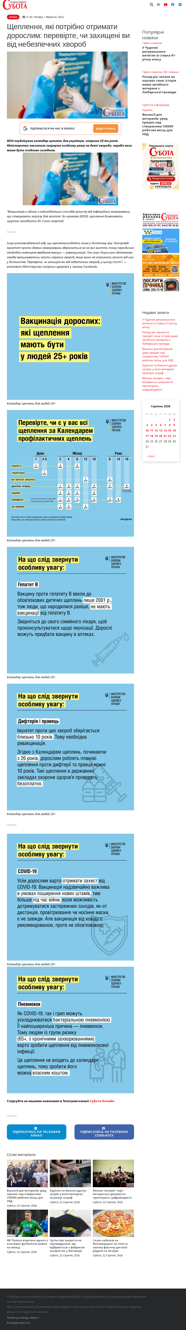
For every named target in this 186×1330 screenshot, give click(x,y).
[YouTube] (165, 4)
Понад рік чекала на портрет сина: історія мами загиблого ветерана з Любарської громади (159, 84)
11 (151, 430)
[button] (151, 4)
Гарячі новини (152, 43)
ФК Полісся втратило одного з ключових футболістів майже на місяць (27, 1243)
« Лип (150, 456)
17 (147, 436)
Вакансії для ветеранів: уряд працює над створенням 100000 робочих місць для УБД (26, 1196)
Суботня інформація (155, 105)
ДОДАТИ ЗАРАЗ (105, 128)
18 (151, 436)
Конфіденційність (19, 1322)
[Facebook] (172, 4)
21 (165, 436)
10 (147, 430)
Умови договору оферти (23, 1317)
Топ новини (171, 72)
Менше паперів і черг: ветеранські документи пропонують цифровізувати (112, 1194)
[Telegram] (180, 4)
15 (169, 430)
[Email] (158, 4)
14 (165, 430)
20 (160, 436)
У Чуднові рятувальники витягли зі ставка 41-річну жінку (159, 53)
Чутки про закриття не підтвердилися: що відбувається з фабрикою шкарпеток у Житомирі (67, 1245)
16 (174, 430)
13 (160, 430)
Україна (147, 110)
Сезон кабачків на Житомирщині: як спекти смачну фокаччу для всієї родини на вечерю (110, 1245)
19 (156, 436)
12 (156, 430)
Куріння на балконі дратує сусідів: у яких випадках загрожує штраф (68, 1194)
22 (169, 436)
